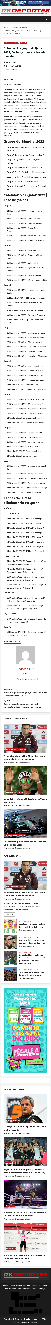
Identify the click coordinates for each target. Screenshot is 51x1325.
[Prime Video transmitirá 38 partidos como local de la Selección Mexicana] (25, 738)
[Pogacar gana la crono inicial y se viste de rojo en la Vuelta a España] (25, 1237)
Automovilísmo (11, 835)
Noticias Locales (30, 1285)
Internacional (11, 792)
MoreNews (19, 1322)
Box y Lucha (10, 1206)
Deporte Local (16, 1285)
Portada (23, 43)
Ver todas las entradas (25, 679)
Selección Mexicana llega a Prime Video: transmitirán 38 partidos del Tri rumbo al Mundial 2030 (10, 958)
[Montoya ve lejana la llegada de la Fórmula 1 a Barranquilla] (25, 1108)
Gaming (41, 1288)
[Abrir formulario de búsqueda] (47, 19)
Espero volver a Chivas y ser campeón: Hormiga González (10, 942)
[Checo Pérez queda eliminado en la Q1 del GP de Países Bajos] (25, 823)
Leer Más (10, 915)
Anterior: (25, 692)
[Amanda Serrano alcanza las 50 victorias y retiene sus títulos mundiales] (25, 1194)
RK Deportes (9, 763)
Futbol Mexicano (12, 749)
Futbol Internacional (11, 43)
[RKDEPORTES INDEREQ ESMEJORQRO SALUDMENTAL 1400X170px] (25, 3)
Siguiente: (25, 703)
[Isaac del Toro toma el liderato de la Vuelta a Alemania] (25, 780)
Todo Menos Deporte (27, 1288)
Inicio (5, 1285)
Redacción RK (11, 62)
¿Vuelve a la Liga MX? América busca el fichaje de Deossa (10, 926)
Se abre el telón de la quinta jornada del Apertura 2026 (10, 974)
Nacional (43, 1285)
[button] (4, 19)
